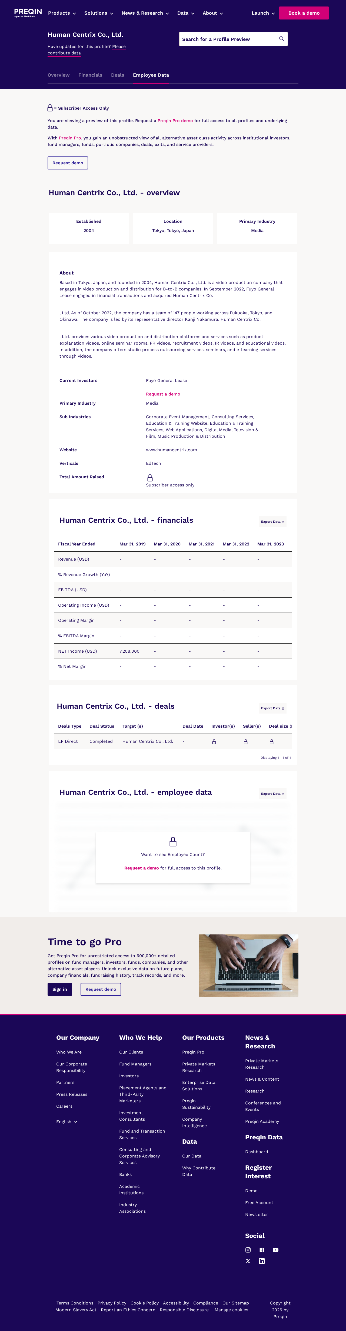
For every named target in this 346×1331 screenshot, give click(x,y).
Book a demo (304, 13)
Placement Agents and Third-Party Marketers (143, 1094)
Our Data (191, 1156)
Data (182, 13)
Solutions (95, 13)
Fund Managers (135, 1064)
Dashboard (256, 1151)
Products (59, 13)
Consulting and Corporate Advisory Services (139, 1156)
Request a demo (163, 394)
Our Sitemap (235, 1303)
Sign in (59, 989)
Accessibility (176, 1303)
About (210, 13)
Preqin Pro (69, 137)
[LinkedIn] (262, 1263)
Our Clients (131, 1052)
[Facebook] (262, 1252)
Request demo (67, 162)
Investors (129, 1075)
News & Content (262, 1079)
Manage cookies (231, 1309)
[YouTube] (275, 1252)
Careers (64, 1106)
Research (255, 1091)
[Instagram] (248, 1252)
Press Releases (71, 1094)
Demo (251, 1190)
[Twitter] (248, 1263)
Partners (65, 1082)
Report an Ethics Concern (128, 1309)
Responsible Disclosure (184, 1309)
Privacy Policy (112, 1303)
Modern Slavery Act (76, 1309)
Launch (260, 13)
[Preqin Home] (28, 13)
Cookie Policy (145, 1303)
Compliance (205, 1303)
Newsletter (256, 1214)
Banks (125, 1174)
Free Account (259, 1202)
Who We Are (69, 1052)
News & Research (142, 13)
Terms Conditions (74, 1303)
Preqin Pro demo (175, 120)
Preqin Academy (262, 1121)
